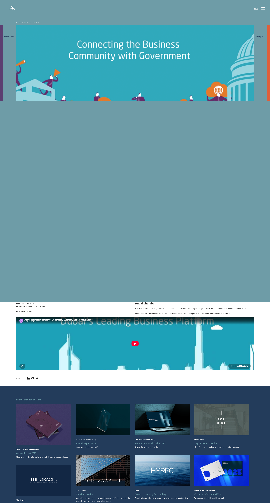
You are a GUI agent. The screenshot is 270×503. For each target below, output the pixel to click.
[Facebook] (32, 378)
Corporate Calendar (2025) (207, 494)
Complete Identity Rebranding (150, 494)
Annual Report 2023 (26, 453)
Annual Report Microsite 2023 (150, 443)
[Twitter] (37, 378)
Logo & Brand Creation (206, 443)
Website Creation (84, 494)
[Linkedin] (28, 378)
